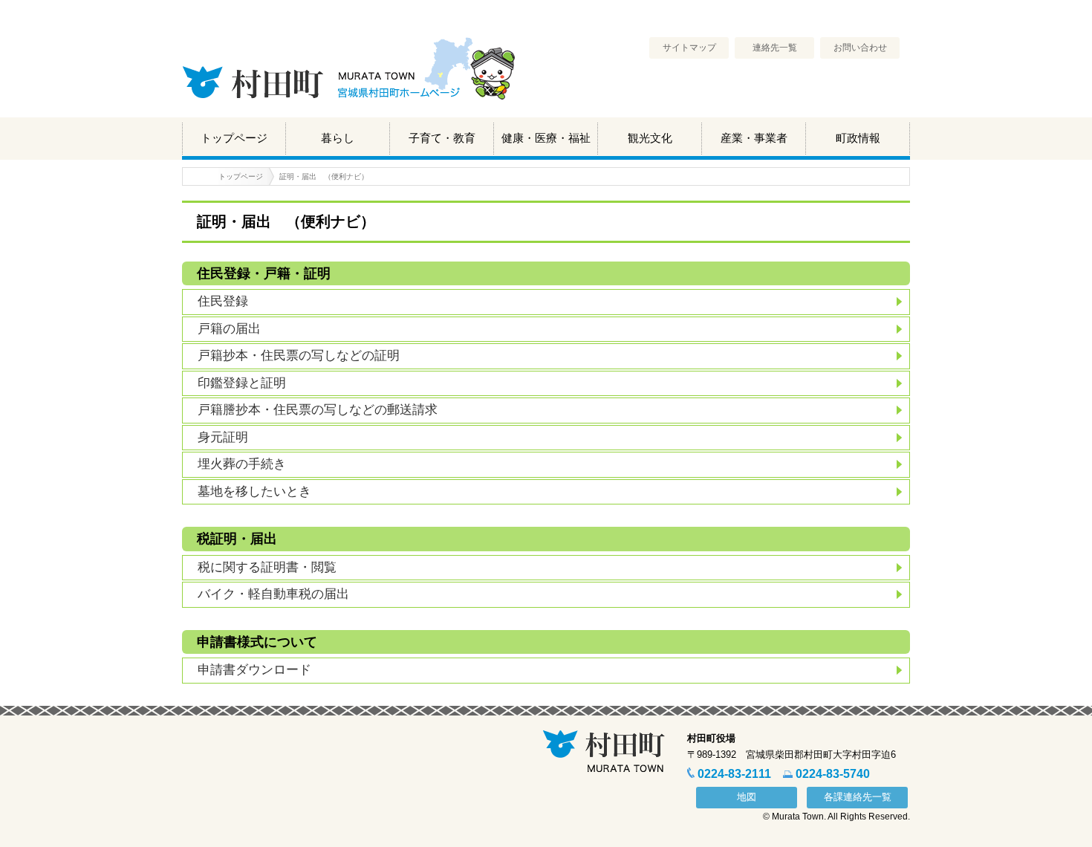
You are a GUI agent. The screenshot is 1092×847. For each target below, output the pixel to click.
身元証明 (223, 437)
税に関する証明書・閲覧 (267, 567)
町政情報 (858, 138)
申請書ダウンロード (254, 670)
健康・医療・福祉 (546, 138)
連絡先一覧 (775, 47)
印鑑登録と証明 (242, 383)
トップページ (234, 138)
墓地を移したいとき (254, 491)
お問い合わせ (860, 47)
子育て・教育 (442, 138)
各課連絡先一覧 (857, 796)
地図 (746, 796)
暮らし (337, 138)
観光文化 (650, 138)
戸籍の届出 (229, 329)
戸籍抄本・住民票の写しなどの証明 (299, 355)
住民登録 (223, 301)
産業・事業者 (754, 138)
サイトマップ (689, 47)
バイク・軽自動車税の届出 (273, 594)
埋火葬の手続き (242, 464)
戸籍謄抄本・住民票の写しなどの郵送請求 (318, 410)
